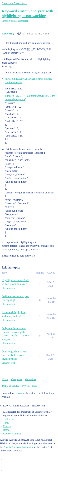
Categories (16, 379)
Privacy (7, 426)
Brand (6, 429)
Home (5, 379)
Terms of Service (10, 385)
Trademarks (9, 419)
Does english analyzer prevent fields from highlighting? (14, 355)
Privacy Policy (29, 385)
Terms (6, 422)
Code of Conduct (12, 433)
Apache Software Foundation (19, 447)
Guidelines (30, 379)
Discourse (20, 393)
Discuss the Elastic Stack (14, 3)
